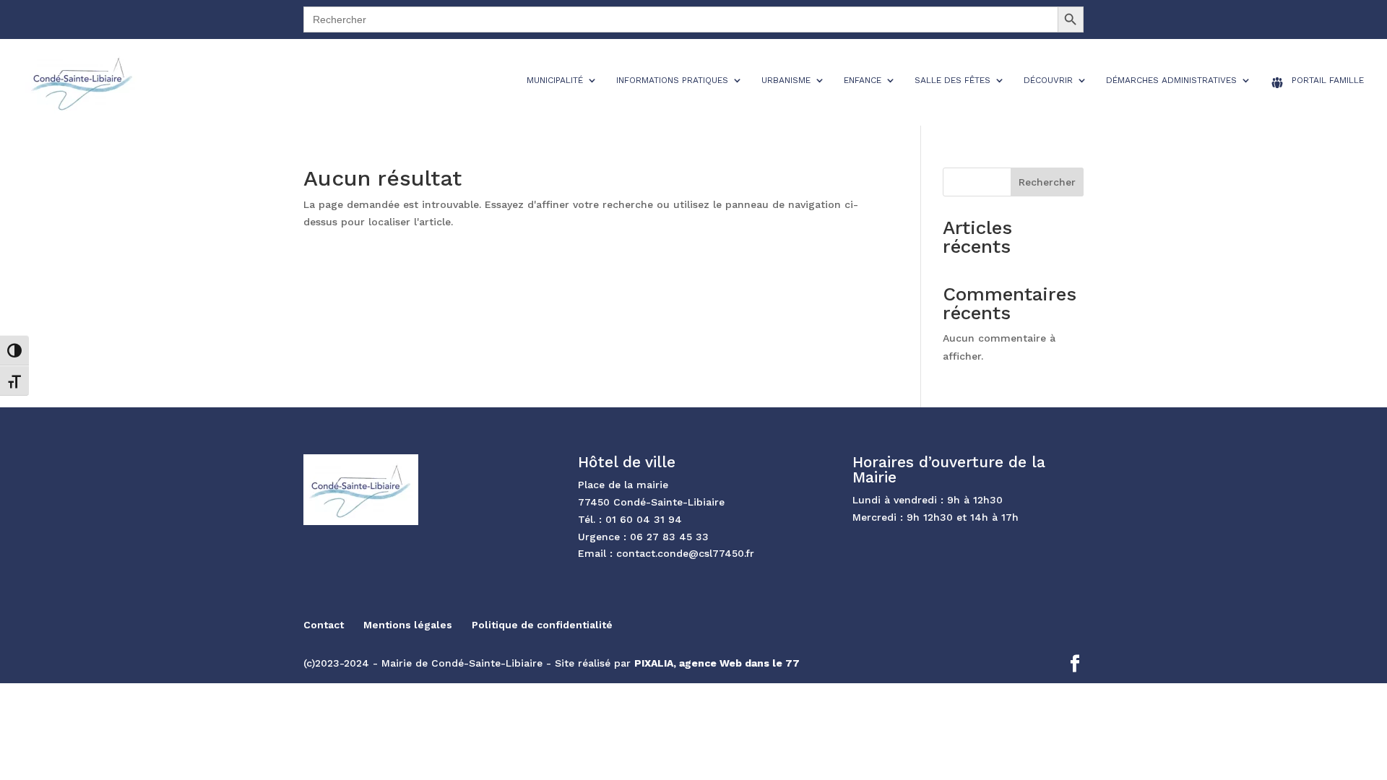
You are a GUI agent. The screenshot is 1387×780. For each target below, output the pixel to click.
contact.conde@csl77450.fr (685, 553)
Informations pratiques (672, 80)
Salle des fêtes (952, 80)
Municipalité (555, 80)
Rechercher (1047, 182)
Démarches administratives (1171, 80)
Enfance (862, 80)
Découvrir (1048, 80)
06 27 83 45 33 (669, 536)
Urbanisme (786, 80)
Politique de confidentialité (542, 624)
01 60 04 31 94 (643, 519)
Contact (323, 624)
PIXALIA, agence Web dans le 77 (717, 663)
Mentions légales (407, 624)
